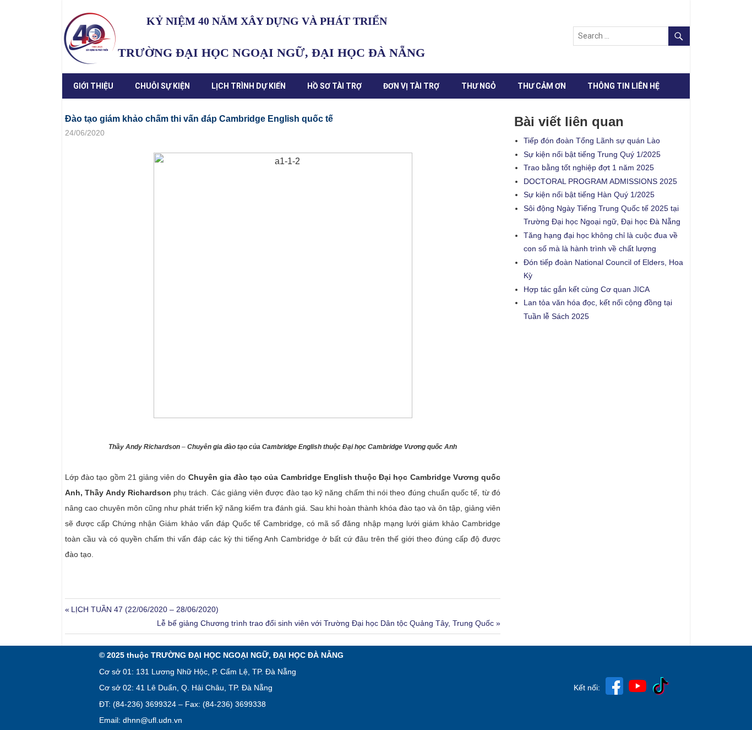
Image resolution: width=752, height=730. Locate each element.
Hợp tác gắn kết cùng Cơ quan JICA (587, 289)
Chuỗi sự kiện (162, 86)
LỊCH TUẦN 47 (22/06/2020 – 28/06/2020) (144, 609)
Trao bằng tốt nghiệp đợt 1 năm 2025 (589, 167)
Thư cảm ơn (541, 86)
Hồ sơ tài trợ (334, 86)
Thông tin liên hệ (623, 86)
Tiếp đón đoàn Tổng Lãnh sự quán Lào (592, 140)
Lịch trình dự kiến (248, 86)
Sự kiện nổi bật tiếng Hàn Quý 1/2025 (589, 194)
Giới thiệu (93, 86)
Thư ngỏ (478, 86)
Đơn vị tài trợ (411, 86)
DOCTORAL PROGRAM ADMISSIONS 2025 (600, 181)
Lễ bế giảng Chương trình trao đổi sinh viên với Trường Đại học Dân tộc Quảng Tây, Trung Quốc (325, 623)
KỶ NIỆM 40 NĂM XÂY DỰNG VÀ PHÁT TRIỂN (266, 21)
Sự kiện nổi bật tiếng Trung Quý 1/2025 (592, 154)
